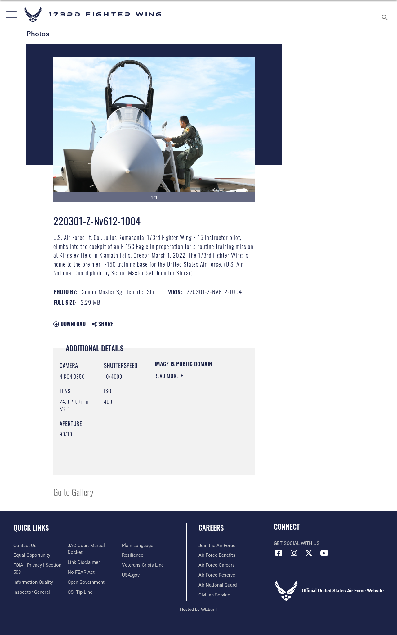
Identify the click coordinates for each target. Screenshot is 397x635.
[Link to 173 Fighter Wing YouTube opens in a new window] (324, 553)
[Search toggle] (386, 14)
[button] (10, 15)
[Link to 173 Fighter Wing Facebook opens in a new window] (278, 553)
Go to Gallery (73, 491)
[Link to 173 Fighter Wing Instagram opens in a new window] (293, 553)
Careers (211, 528)
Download (72, 324)
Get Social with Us (296, 543)
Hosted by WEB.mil (198, 609)
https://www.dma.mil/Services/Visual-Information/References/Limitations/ (192, 454)
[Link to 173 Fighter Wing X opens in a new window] (309, 553)
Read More (167, 376)
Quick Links (31, 528)
